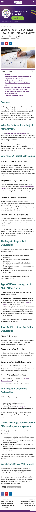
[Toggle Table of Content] (31, 71)
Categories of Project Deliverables (14, 79)
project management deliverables (16, 133)
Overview (7, 74)
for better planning (22, 407)
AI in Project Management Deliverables (16, 89)
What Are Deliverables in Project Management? (18, 76)
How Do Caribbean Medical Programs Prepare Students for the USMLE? (8, 504)
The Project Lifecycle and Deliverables (15, 81)
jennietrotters (5, 38)
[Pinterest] (6, 43)
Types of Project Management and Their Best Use (17, 84)
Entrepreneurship (14, 487)
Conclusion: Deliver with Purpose (14, 95)
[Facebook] (2, 43)
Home (2, 25)
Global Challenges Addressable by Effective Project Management (17, 92)
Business (7, 25)
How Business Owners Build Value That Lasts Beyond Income (27, 503)
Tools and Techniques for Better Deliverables (17, 87)
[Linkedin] (10, 43)
